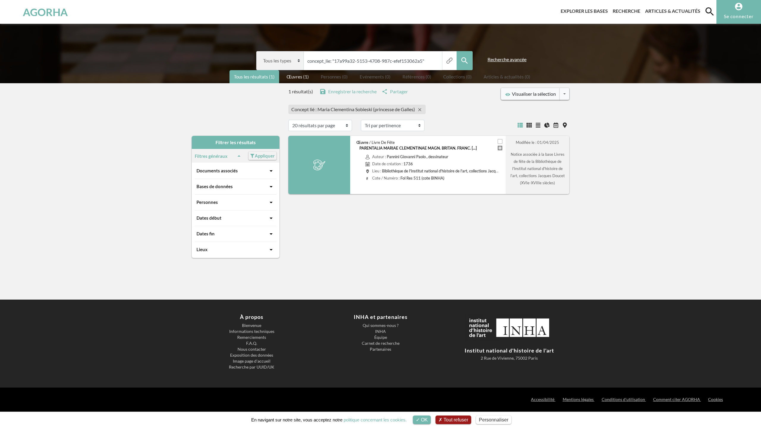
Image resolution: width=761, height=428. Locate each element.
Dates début (208, 218)
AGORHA (45, 12)
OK (424, 419)
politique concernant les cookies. (375, 419)
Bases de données (214, 186)
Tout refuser (455, 419)
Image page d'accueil (252, 361)
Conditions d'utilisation (624, 399)
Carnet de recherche (381, 343)
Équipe (380, 337)
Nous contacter (252, 349)
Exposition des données (251, 355)
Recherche (628, 11)
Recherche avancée (507, 59)
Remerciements (251, 337)
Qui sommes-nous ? (381, 325)
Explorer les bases (585, 11)
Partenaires (380, 349)
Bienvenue (251, 325)
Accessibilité (543, 399)
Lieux (201, 249)
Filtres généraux (211, 156)
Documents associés (217, 170)
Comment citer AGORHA (677, 399)
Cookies (715, 399)
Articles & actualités (674, 11)
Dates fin (205, 233)
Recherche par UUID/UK (251, 367)
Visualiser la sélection (533, 94)
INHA (380, 331)
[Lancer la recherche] (465, 60)
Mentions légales (578, 399)
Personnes (207, 202)
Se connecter (739, 16)
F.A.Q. (251, 343)
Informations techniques (251, 331)
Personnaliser (493, 419)
